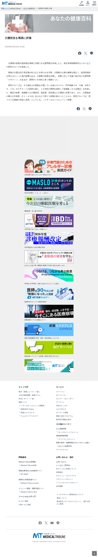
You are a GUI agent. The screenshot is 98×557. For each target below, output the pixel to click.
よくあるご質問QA (63, 465)
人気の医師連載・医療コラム (29, 395)
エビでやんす (61, 409)
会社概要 (59, 486)
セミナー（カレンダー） (65, 399)
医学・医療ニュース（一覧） (29, 392)
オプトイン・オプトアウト (66, 476)
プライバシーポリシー (64, 479)
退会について (62, 498)
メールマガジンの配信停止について (70, 494)
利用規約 (59, 472)
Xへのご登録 (23, 501)
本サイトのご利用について (66, 469)
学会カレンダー (62, 406)
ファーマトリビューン (66, 439)
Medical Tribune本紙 (28, 465)
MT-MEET (25, 474)
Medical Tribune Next (29, 492)
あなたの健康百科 (29, 8)
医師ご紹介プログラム (64, 416)
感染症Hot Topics (27, 409)
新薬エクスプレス (27, 412)
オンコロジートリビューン (68, 432)
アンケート (60, 402)
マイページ (60, 392)
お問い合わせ (61, 462)
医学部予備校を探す (63, 419)
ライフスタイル (62, 450)
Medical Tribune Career (30, 483)
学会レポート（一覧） (27, 399)
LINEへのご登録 (25, 505)
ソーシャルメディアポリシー (67, 483)
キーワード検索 (62, 412)
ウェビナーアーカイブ (29, 416)
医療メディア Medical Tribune (11, 8)
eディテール (60, 395)
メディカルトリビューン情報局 (32, 406)
